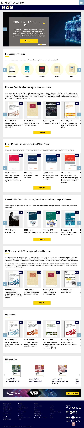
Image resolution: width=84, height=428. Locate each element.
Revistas (20, 410)
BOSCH (51, 410)
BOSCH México (37, 412)
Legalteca (20, 415)
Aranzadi (52, 406)
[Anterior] (5, 29)
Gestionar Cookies (7, 413)
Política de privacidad (7, 408)
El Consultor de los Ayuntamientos (38, 414)
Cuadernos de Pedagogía (55, 412)
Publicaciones (21, 406)
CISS (51, 415)
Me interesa (28, 41)
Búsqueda (11, 7)
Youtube (73, 407)
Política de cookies (7, 410)
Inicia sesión (3, 7)
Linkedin (80, 407)
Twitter (70, 407)
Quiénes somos (6, 406)
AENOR (51, 417)
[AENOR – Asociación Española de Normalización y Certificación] (71, 413)
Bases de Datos (22, 412)
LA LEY (51, 408)
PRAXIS (51, 413)
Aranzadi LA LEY (38, 406)
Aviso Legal (5, 412)
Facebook (67, 407)
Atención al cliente (7, 419)
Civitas (35, 408)
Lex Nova (36, 410)
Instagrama (76, 407)
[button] (5, 70)
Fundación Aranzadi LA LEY (40, 417)
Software (20, 413)
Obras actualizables (23, 408)
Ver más (42, 132)
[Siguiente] (79, 29)
